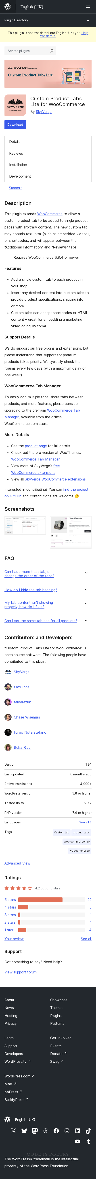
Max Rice (21, 687)
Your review (14, 939)
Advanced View (17, 863)
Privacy (10, 1023)
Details (14, 141)
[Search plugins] (51, 50)
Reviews (16, 153)
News (9, 1007)
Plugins (56, 1015)
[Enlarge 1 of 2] (40, 522)
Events (56, 1046)
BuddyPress (16, 1099)
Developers (13, 1053)
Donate (58, 1053)
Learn (9, 1038)
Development (20, 176)
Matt (10, 1084)
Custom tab (61, 832)
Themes (56, 1007)
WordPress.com (19, 1076)
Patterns (57, 1023)
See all (86, 939)
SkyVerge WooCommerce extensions (55, 479)
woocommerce (79, 850)
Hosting (10, 1015)
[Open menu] (89, 6)
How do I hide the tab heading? (30, 590)
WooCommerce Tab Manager (35, 459)
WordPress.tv (17, 1061)
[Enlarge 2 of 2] (85, 522)
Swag (57, 1061)
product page (36, 446)
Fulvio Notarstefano (30, 732)
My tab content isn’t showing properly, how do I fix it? (28, 605)
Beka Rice (22, 747)
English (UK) (25, 1119)
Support (15, 188)
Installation (18, 164)
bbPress (13, 1092)
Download (15, 124)
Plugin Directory (16, 20)
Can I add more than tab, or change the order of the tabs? (29, 574)
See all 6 (85, 822)
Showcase (58, 1000)
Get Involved (61, 1038)
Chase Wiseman (27, 717)
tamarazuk (22, 702)
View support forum (20, 972)
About (9, 1000)
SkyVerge (44, 111)
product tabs (81, 832)
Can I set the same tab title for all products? (40, 621)
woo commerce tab (77, 841)
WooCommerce (50, 214)
